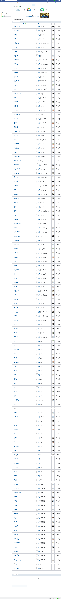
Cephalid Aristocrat (16, 73)
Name (24, 23)
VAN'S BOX (5, 16)
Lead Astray (15, 374)
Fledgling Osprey (16, 126)
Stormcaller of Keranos (17, 295)
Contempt (15, 500)
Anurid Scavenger (16, 30)
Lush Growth (15, 529)
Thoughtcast (15, 445)
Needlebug (15, 220)
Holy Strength (16, 518)
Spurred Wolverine (16, 290)
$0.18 (39, 38)
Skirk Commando (16, 277)
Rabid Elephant (16, 248)
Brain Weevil (15, 60)
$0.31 (39, 189)
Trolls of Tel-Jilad (16, 312)
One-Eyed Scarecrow (17, 232)
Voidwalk (15, 451)
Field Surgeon (16, 122)
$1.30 (39, 98)
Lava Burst (15, 425)
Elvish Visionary (16, 118)
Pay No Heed (16, 386)
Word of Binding (16, 454)
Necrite (15, 215)
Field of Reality (16, 514)
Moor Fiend (15, 207)
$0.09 (39, 60)
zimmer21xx (14, 2)
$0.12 (39, 52)
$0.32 (39, 47)
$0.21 (39, 388)
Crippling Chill (16, 350)
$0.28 (39, 46)
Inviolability (15, 522)
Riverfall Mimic (16, 257)
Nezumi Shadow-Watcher (17, 223)
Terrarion (15, 476)
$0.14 (39, 72)
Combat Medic (16, 85)
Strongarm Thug (16, 298)
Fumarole (15, 420)
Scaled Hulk (15, 265)
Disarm (15, 353)
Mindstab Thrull (16, 202)
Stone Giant (15, 294)
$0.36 (39, 48)
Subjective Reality (6, 13)
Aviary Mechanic (16, 42)
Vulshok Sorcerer (16, 323)
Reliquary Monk (16, 252)
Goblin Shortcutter (16, 139)
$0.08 (39, 42)
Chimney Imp (16, 76)
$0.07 (39, 97)
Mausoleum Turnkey (16, 198)
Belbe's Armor (16, 459)
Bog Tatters (15, 56)
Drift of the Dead (16, 106)
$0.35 (39, 332)
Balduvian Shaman (16, 43)
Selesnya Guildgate (16, 568)
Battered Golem (16, 51)
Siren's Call (15, 396)
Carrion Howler (16, 67)
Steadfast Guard (16, 291)
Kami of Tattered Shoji (17, 168)
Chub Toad (15, 77)
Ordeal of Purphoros (16, 535)
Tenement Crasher (16, 304)
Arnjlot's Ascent (16, 484)
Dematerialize (16, 412)
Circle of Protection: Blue (17, 492)
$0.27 (39, 176)
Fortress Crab (16, 127)
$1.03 (39, 501)
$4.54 (39, 178)
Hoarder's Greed (16, 424)
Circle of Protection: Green (17, 493)
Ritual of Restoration (16, 434)
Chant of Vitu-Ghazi (16, 349)
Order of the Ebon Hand (17, 236)
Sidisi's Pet (15, 270)
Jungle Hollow (16, 567)
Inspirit (15, 371)
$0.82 (39, 273)
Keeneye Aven (16, 169)
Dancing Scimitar (16, 94)
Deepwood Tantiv (16, 102)
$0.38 (39, 219)
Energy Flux (15, 509)
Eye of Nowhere (16, 416)
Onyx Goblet (15, 471)
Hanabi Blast (15, 365)
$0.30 (39, 77)
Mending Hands (16, 379)
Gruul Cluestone (16, 467)
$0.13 (39, 81)
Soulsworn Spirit (16, 286)
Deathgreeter (15, 98)
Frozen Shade (16, 130)
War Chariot (15, 479)
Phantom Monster (16, 244)
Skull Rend (15, 438)
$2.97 (39, 110)
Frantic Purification (16, 362)
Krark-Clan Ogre (16, 181)
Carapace (15, 489)
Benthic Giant (16, 55)
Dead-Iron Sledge (16, 462)
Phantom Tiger (16, 245)
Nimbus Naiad (16, 228)
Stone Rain (15, 442)
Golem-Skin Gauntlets (17, 466)
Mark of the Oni (16, 530)
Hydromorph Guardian (17, 156)
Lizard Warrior (16, 190)
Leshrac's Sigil (16, 525)
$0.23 (39, 35)
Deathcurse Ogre (16, 97)
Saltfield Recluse (16, 261)
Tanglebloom (15, 475)
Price (39, 23)
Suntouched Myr (16, 299)
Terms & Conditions (50, 598)
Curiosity (15, 504)
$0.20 (39, 109)
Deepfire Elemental (16, 101)
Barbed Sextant (16, 458)
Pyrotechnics (15, 430)
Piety (14, 387)
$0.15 (39, 64)
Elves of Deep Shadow (17, 114)
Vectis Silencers (16, 316)
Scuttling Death (16, 266)
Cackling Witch (16, 64)
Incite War (15, 370)
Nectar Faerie (16, 219)
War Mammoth (16, 329)
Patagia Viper (16, 241)
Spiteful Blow (15, 441)
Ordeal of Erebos (16, 534)
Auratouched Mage (16, 35)
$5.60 (39, 114)
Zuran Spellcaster (16, 337)
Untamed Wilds (16, 450)
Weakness (15, 559)
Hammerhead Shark (16, 148)
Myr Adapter (15, 210)
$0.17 (39, 34)
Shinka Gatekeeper (16, 269)
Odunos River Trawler (17, 231)
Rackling (15, 249)
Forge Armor (15, 361)
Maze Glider (15, 199)
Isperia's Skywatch (16, 164)
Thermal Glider (16, 307)
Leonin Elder (15, 189)
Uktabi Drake (15, 315)
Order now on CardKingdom (28, 16)
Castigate (15, 409)
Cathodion (15, 69)
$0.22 (39, 182)
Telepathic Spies (16, 302)
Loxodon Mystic (16, 194)
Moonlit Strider (16, 206)
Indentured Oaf (16, 157)
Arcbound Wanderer (16, 31)
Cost (53, 23)
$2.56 (39, 445)
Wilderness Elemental (17, 333)
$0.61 (39, 546)
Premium (59, 598)
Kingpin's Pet (15, 172)
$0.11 (39, 43)
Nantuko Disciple (16, 214)
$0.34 (39, 31)
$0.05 (39, 26)
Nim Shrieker (15, 227)
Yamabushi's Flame (16, 407)
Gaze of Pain (15, 421)
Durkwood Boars (16, 109)
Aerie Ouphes (16, 27)
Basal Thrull (15, 46)
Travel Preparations (16, 446)
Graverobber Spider (16, 143)
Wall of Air (15, 324)
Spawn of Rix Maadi (16, 287)
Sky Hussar (15, 278)
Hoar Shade (15, 155)
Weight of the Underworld (17, 560)
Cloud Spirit (15, 81)
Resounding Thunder (16, 392)
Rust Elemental (16, 260)
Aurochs (15, 38)
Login (59, 0)
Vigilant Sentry (16, 320)
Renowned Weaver (16, 253)
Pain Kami (15, 239)
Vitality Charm (16, 403)
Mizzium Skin (16, 382)
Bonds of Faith (16, 487)
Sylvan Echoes (16, 551)
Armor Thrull (15, 34)
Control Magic (16, 501)
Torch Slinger (15, 311)
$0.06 (39, 76)
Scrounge (15, 437)
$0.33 (39, 424)
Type (45, 23)
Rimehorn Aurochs (16, 256)
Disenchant (15, 354)
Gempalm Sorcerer (16, 134)
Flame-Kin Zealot (16, 123)
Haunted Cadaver (16, 151)
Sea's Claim (15, 543)
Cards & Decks (47, 0)
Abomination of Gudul (17, 26)
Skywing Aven (16, 282)
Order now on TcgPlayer (36, 16)
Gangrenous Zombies (17, 131)
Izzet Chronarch (16, 165)
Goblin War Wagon (16, 140)
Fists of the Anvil (16, 358)
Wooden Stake (16, 480)
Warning (15, 404)
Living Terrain (16, 526)
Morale (15, 383)
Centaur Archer (16, 72)
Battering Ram (16, 52)
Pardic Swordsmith (16, 240)
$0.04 (39, 55)
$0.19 (39, 27)
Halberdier (15, 147)
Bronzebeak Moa (16, 63)
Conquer (15, 497)
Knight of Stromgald (16, 178)
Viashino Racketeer (16, 319)
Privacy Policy (54, 598)
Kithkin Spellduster (16, 173)
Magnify (15, 378)
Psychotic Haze (16, 388)
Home (3, 0)
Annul (15, 341)
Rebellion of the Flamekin (17, 539)
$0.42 (39, 488)
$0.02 (39, 89)
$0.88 (39, 161)
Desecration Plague (16, 413)
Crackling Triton (16, 89)
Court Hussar (15, 88)
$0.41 (39, 51)
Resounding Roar (16, 391)
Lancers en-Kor (16, 186)
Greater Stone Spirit (16, 144)
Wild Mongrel (15, 332)
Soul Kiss (15, 547)
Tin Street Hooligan (16, 308)
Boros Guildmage (16, 59)
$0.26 (39, 59)
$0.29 (39, 165)
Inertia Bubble (16, 521)
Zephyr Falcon (16, 336)
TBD (4, 15)
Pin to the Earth (16, 538)
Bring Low (15, 345)
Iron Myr (15, 161)
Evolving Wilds (16, 564)
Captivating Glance (16, 488)
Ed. (36, 23)
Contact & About (45, 598)
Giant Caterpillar (16, 135)
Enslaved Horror (16, 119)
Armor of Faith (16, 483)
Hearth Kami (15, 152)
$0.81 (39, 504)
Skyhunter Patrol (16, 281)
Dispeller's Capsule (16, 463)
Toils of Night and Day (17, 400)
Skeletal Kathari (16, 274)
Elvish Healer (16, 115)
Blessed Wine (16, 344)
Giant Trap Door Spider (17, 136)
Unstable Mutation (16, 555)
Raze (14, 433)
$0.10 (39, 218)
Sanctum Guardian (16, 262)
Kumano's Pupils (16, 185)
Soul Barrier (15, 546)
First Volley (15, 357)
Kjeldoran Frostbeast (16, 176)
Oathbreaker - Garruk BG (7, 12)
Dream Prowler (16, 105)
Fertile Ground (16, 513)
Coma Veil (15, 496)
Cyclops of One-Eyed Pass (17, 93)
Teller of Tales (16, 303)
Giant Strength (16, 517)
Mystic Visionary (16, 211)
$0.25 (39, 467)
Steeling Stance (16, 399)
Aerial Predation (16, 340)
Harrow (15, 366)
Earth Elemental (16, 110)
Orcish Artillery (16, 235)
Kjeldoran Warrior (16, 177)
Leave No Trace (16, 375)
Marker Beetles (16, 197)
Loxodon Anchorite (16, 193)
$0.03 (39, 304)
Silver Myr (15, 273)
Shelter (15, 395)
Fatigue (15, 417)
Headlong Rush (16, 367)
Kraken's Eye (16, 468)
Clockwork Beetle (16, 80)
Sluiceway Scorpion (16, 283)
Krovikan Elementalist (17, 182)
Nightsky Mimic (16, 224)
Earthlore (15, 508)
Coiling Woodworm (16, 84)
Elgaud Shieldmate (16, 113)
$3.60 (39, 260)
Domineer (15, 505)
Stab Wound (15, 550)
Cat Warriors (15, 68)
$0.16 (39, 39)
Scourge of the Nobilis (17, 542)
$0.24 (39, 30)
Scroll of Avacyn (16, 472)
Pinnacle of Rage (16, 429)
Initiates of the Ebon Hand (17, 160)
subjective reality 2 (6, 14)
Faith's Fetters (16, 510)
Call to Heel (15, 346)
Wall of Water (16, 328)
